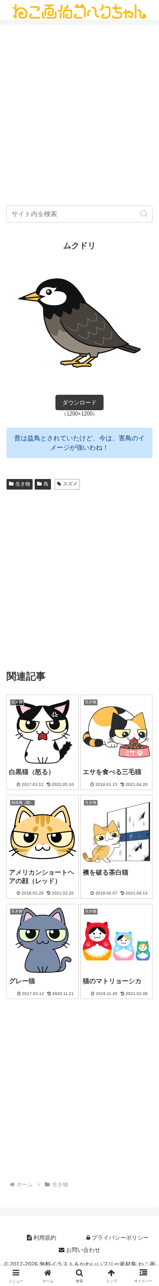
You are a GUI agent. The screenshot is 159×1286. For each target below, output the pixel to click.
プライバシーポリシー (119, 1237)
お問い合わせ (82, 1250)
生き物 (22, 484)
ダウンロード (79, 402)
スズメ (70, 484)
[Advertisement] (79, 117)
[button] (144, 214)
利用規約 (44, 1237)
